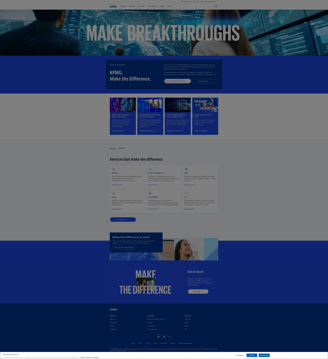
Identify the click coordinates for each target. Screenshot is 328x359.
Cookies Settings (240, 355)
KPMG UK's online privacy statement (89, 357)
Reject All (251, 355)
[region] (164, 355)
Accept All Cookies (264, 355)
